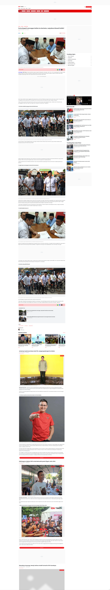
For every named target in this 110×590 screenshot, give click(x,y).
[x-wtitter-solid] (61, 69)
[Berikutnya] (65, 377)
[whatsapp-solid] (57, 69)
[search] (84, 6)
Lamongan (20, 72)
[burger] (91, 8)
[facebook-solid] (59, 69)
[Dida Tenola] (19, 329)
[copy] (64, 69)
